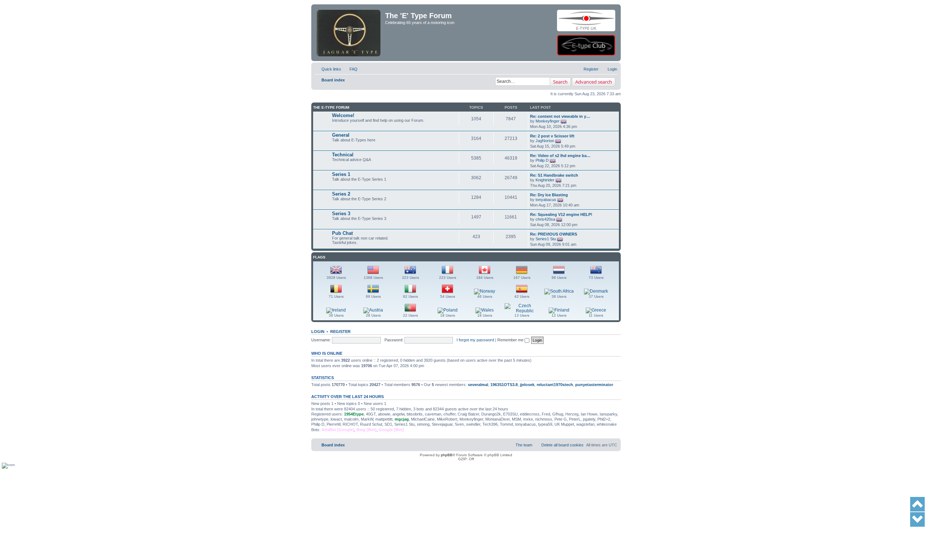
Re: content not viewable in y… (560, 116)
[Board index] (349, 20)
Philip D (542, 160)
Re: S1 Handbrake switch (554, 175)
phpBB (447, 455)
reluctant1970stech (555, 384)
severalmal (478, 384)
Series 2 (341, 194)
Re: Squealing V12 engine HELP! (561, 214)
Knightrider (545, 180)
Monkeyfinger (548, 121)
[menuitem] (350, 69)
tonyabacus (546, 199)
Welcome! (343, 115)
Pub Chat (342, 233)
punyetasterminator (594, 384)
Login (317, 331)
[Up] (917, 504)
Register (340, 331)
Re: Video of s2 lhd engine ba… (560, 155)
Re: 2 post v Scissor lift (552, 136)
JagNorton (545, 140)
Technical (343, 154)
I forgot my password (475, 340)
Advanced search (593, 82)
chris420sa (545, 219)
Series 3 (341, 213)
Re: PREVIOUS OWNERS (553, 234)
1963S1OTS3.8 (504, 384)
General (341, 135)
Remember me (511, 340)
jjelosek (527, 384)
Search (560, 82)
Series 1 (341, 174)
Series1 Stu (546, 239)
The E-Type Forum (331, 107)
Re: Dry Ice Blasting (549, 195)
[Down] (917, 519)
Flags (319, 257)
